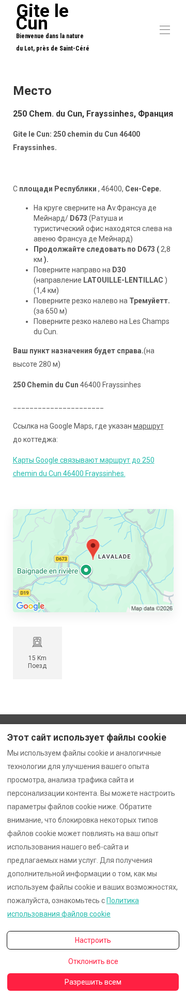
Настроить (93, 940)
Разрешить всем (93, 982)
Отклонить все (93, 961)
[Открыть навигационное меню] (165, 30)
